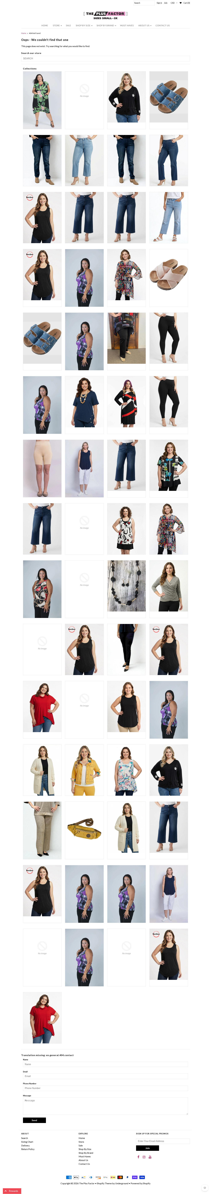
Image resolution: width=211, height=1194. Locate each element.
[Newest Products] (169, 710)
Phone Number (29, 1083)
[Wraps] (126, 948)
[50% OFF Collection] (126, 274)
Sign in (159, 3)
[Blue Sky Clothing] (84, 468)
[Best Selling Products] (126, 338)
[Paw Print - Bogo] (169, 770)
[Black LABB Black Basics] (169, 338)
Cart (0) (186, 3)
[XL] (169, 954)
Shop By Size (83, 25)
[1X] (42, 217)
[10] (169, 97)
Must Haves (127, 25)
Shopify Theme (104, 1183)
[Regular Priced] (126, 827)
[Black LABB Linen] (84, 401)
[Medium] (169, 649)
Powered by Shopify (140, 1183)
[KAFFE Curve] (42, 643)
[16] (126, 160)
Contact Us (163, 25)
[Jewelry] (126, 585)
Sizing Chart (27, 1141)
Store (56, 25)
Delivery (25, 1145)
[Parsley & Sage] (126, 770)
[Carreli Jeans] (42, 528)
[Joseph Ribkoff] (169, 585)
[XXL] (42, 1017)
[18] (169, 160)
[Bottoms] (126, 465)
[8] (169, 274)
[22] (126, 217)
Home (44, 25)
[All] (84, 341)
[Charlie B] (84, 522)
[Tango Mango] (42, 948)
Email (25, 1071)
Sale (68, 25)
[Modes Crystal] (84, 700)
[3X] (84, 278)
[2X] (42, 274)
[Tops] (84, 957)
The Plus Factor (87, 1183)
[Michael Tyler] (42, 706)
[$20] (84, 90)
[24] (169, 217)
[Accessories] (42, 338)
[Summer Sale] (169, 894)
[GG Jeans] (84, 579)
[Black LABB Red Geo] (126, 401)
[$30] (126, 96)
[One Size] (42, 770)
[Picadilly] (42, 830)
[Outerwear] (84, 770)
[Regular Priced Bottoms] (169, 827)
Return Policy (27, 1149)
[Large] (84, 649)
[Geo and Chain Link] (42, 589)
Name (25, 1059)
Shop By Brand (105, 25)
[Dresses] (126, 528)
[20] (84, 217)
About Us (143, 25)
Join (165, 3)
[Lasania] (126, 649)
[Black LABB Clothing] (42, 405)
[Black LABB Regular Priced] (169, 401)
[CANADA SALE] (169, 465)
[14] (84, 160)
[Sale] (84, 894)
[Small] (126, 894)
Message (27, 1095)
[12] (42, 160)
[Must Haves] (126, 706)
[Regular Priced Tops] (42, 890)
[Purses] (84, 827)
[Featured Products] (169, 528)
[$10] (42, 100)
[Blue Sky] (42, 468)
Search (24, 1138)
